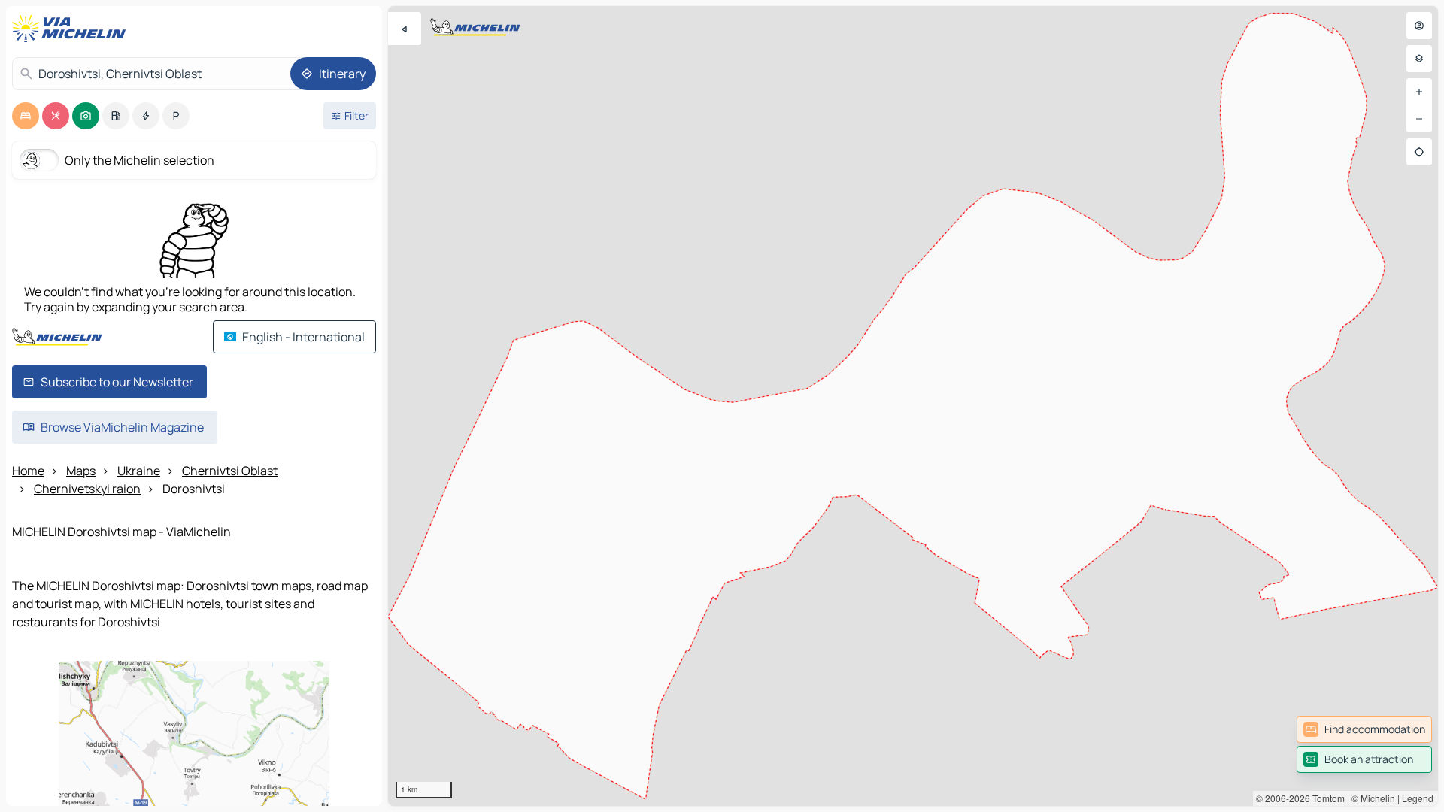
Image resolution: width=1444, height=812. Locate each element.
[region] (913, 406)
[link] (1364, 729)
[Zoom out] (1419, 118)
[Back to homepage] (72, 28)
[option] (25, 115)
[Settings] (1419, 58)
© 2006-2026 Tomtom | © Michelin (1325, 798)
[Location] (1419, 151)
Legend (1417, 798)
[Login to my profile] (1419, 25)
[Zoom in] (1419, 91)
